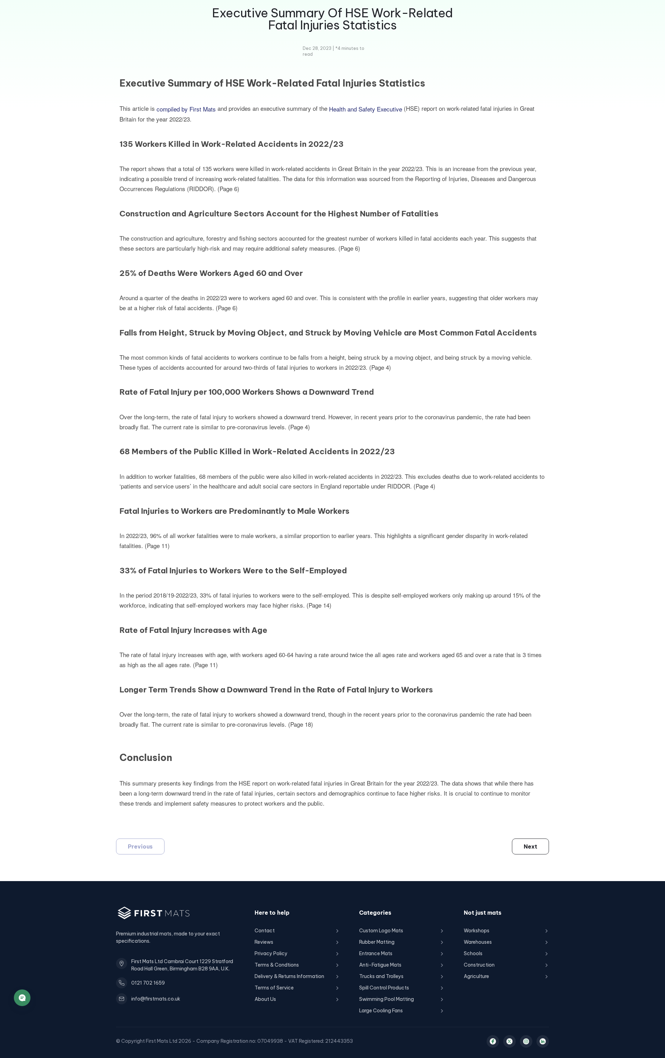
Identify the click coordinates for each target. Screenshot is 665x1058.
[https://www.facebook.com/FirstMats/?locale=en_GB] (493, 1041)
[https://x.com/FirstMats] (509, 1041)
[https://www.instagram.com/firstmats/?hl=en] (526, 1041)
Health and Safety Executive (365, 109)
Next (530, 846)
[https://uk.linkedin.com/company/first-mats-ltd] (543, 1041)
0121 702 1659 (148, 983)
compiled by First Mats (186, 109)
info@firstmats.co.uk (155, 999)
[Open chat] (22, 997)
